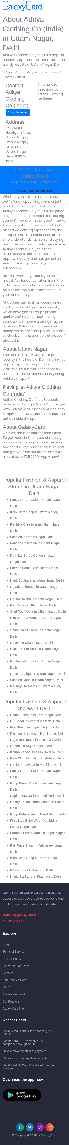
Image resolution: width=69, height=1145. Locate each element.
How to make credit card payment (24, 1051)
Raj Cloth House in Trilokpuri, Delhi (35, 740)
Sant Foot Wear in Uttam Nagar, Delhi (38, 611)
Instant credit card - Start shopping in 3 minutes (28, 1032)
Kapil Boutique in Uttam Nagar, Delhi (37, 580)
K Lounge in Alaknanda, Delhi (32, 870)
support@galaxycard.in (19, 915)
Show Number (18, 112)
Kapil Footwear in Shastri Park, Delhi (37, 796)
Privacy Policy (12, 958)
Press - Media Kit (14, 994)
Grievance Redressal (16, 965)
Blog (6, 944)
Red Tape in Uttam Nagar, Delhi (33, 605)
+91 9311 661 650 (13, 921)
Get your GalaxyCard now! (34, 190)
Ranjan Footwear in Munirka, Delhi (35, 764)
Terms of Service (13, 951)
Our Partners (11, 1001)
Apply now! (50, 456)
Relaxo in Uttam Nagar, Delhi (31, 642)
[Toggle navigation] (47, 6)
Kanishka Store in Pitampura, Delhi (35, 876)
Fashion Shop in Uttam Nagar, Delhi (36, 680)
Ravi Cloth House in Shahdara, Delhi (37, 758)
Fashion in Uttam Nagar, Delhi (32, 537)
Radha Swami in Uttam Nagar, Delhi (36, 599)
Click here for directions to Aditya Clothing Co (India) (50, 91)
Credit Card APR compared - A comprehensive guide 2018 (23, 1043)
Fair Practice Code (15, 980)
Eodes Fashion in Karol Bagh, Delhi (36, 715)
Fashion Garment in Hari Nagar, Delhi (37, 733)
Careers (8, 973)
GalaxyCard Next (14, 1008)
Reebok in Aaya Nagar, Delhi (31, 746)
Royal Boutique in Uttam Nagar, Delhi (37, 674)
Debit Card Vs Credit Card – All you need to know (29, 1067)
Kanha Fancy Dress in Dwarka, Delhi (37, 752)
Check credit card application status (26, 1058)
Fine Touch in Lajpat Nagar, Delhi (34, 727)
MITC (6, 987)
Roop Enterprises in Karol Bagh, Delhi (38, 814)
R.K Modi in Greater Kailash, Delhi (35, 721)
